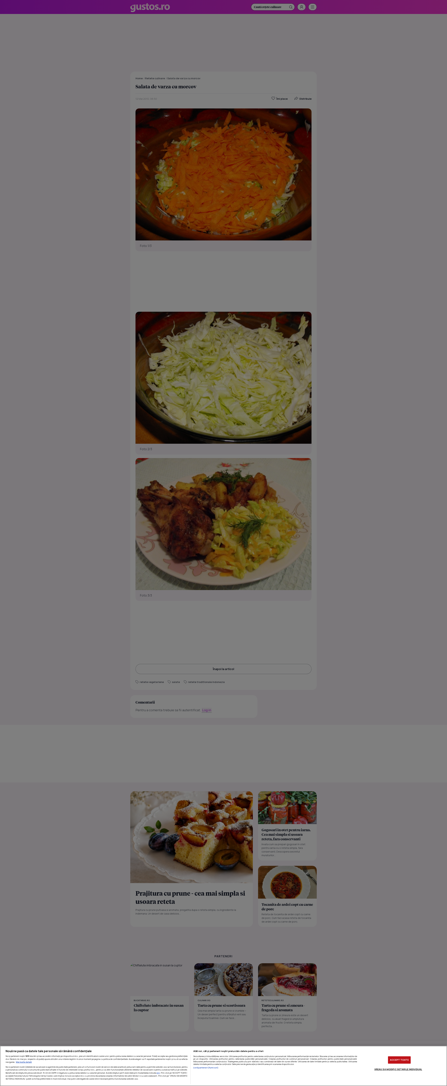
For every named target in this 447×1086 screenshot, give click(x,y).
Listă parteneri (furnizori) (205, 1067)
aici (158, 1072)
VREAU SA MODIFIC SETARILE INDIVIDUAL (398, 1069)
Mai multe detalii (24, 1062)
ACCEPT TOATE (399, 1059)
